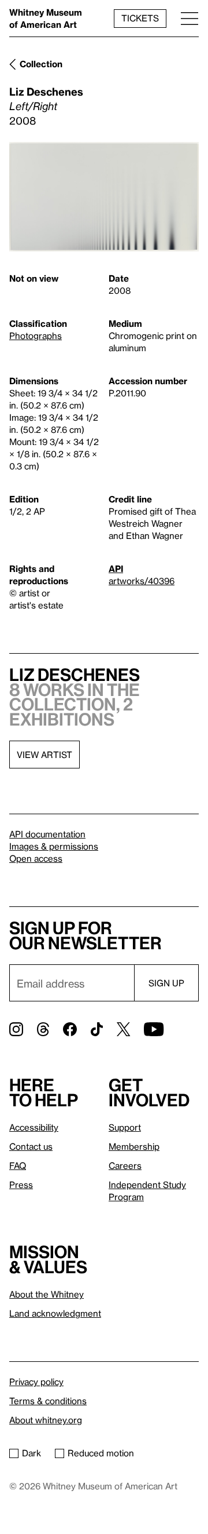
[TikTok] (97, 1029)
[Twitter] (123, 1029)
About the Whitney (46, 1294)
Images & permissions (53, 846)
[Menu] (189, 18)
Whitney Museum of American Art (45, 18)
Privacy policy (36, 1381)
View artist (44, 754)
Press (21, 1184)
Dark (31, 1453)
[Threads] (43, 1029)
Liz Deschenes (46, 91)
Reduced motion (101, 1453)
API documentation (47, 834)
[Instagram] (16, 1029)
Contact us (31, 1146)
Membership (134, 1146)
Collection (41, 64)
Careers (125, 1165)
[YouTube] (153, 1029)
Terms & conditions (48, 1400)
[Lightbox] (104, 197)
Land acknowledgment (55, 1313)
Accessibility (33, 1127)
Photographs (35, 335)
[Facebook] (70, 1029)
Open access (35, 858)
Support (125, 1127)
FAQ (17, 1165)
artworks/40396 (141, 580)
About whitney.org (45, 1420)
